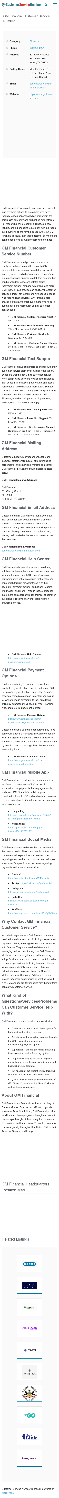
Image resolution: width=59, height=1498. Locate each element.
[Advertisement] (30, 129)
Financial (34, 41)
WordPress (8, 1492)
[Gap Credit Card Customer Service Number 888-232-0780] (29, 1285)
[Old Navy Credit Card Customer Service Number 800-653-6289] (29, 1263)
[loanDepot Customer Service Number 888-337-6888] (29, 1458)
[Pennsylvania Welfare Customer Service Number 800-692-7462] (29, 1393)
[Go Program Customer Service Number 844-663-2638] (29, 1414)
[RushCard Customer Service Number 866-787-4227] (29, 1328)
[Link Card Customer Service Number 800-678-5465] (29, 1436)
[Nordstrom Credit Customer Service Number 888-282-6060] (29, 1371)
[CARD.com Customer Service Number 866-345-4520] (29, 1350)
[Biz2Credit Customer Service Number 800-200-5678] (29, 1306)
